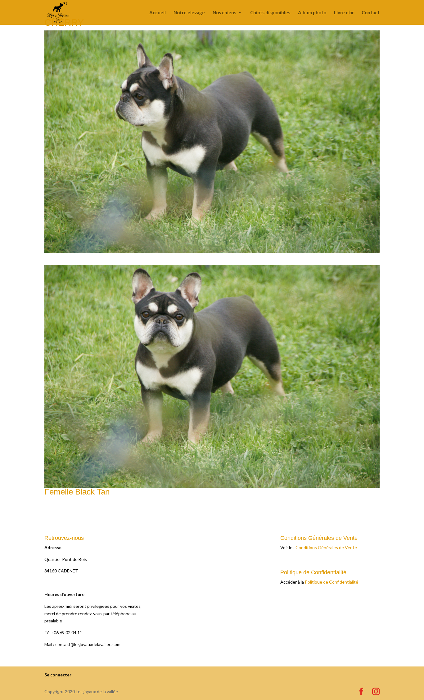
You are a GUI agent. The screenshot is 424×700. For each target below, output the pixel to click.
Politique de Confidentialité (331, 582)
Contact (371, 12)
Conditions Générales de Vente (326, 547)
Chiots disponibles (270, 12)
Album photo (312, 12)
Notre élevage (189, 12)
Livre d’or (344, 12)
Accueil (157, 12)
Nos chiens (224, 12)
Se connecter (57, 674)
